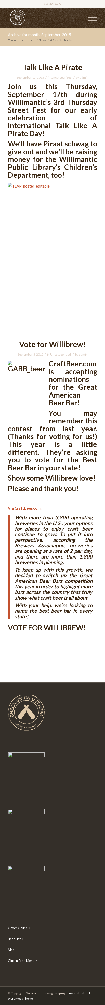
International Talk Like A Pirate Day (52, 129)
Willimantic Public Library (52, 163)
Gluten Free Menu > (22, 961)
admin (84, 77)
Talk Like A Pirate (52, 67)
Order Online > (19, 928)
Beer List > (15, 939)
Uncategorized (61, 77)
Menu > (13, 950)
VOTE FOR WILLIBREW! (47, 627)
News (42, 40)
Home (31, 40)
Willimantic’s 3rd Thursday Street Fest (52, 106)
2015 (53, 40)
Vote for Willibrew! (52, 344)
